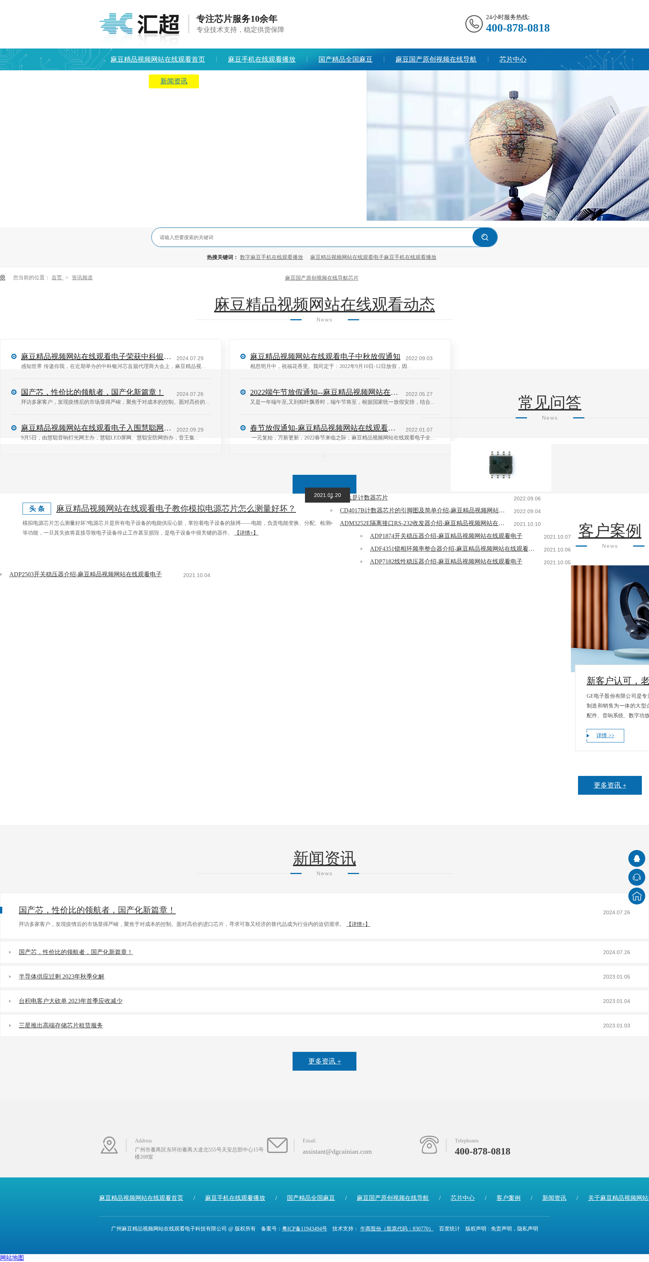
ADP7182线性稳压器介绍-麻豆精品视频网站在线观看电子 (446, 561)
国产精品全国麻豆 (345, 59)
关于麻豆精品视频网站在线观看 (257, 81)
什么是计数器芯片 (364, 497)
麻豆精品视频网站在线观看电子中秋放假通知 (325, 356)
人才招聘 (341, 81)
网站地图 (12, 1257)
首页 (57, 277)
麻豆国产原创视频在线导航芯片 (322, 278)
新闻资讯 (173, 81)
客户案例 (609, 530)
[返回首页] (636, 896)
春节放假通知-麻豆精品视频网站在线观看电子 (325, 428)
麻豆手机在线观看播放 (262, 59)
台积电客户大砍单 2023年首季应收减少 (70, 1001)
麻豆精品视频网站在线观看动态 (324, 304)
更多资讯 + (324, 484)
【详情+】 (246, 533)
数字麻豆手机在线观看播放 (271, 257)
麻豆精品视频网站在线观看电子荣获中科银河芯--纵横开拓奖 (96, 356)
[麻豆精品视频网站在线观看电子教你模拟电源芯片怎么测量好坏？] (501, 466)
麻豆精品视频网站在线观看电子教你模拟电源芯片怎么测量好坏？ (176, 508)
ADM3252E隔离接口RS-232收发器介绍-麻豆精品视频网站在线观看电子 (422, 523)
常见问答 (549, 402)
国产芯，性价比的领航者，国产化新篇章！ (97, 910)
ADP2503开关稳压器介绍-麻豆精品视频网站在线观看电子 (85, 574)
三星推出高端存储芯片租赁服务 (61, 1025)
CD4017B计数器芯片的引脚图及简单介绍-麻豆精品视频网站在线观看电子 (422, 510)
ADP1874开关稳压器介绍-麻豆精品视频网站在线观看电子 (446, 536)
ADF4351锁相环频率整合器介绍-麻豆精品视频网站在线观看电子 (452, 548)
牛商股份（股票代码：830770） (397, 1229)
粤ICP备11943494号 (304, 1229)
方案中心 (123, 81)
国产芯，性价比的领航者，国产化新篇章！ (76, 952)
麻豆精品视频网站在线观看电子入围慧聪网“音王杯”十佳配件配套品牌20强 (96, 428)
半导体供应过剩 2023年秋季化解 (61, 976)
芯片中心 (513, 59)
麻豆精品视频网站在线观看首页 (157, 59)
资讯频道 (82, 277)
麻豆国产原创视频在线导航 (436, 59)
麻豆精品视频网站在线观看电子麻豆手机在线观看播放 (373, 257)
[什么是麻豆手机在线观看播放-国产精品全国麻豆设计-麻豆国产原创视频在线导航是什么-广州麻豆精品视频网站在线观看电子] (139, 29)
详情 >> (605, 735)
